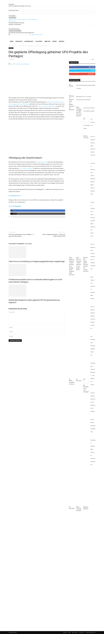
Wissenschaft (29, 41)
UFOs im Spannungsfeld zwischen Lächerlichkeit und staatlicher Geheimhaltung (93, 256)
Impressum (81, 632)
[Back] (9, 2)
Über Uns (47, 41)
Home (11, 41)
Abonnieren (91, 73)
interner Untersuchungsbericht (46, 106)
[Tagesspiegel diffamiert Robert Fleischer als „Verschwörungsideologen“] (86, 509)
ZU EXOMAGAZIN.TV (15, 195)
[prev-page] (9, 306)
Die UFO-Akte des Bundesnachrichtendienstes (93, 425)
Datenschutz (12, 21)
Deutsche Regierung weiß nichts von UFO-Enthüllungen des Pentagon (93, 402)
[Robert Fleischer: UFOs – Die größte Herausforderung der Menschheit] (71, 109)
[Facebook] (10, 224)
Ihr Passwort (12, 15)
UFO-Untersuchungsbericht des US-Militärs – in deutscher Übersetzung (21, 235)
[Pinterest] (17, 224)
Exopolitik (19, 41)
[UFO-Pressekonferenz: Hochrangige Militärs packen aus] (86, 383)
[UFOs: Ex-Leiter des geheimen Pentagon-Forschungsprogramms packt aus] (78, 380)
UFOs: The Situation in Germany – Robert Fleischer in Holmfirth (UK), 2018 (93, 146)
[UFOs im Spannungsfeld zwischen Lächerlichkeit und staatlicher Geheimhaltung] (86, 271)
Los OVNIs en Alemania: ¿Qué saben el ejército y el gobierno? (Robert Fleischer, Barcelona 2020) (93, 179)
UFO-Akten (39, 41)
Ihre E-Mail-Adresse (14, 29)
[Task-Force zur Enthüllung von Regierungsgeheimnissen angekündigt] (37, 252)
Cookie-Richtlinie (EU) (90, 632)
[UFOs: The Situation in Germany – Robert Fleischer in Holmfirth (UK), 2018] (86, 138)
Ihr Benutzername (14, 10)
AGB (69, 632)
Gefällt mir (91, 67)
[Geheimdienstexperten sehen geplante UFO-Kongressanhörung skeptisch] (37, 291)
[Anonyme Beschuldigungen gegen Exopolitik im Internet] (71, 86)
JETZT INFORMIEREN (15, 206)
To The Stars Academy (25, 168)
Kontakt (61, 41)
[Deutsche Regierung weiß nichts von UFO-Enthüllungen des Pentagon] (71, 508)
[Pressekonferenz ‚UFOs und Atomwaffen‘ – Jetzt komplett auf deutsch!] (86, 392)
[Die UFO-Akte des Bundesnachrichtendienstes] (78, 510)
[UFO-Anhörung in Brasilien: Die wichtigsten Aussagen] (78, 116)
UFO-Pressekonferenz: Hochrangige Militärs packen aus (93, 345)
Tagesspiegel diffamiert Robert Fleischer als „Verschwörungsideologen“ (93, 452)
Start (10, 45)
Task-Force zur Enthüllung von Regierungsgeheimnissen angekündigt (37, 261)
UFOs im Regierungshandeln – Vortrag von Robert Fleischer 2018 (53, 235)
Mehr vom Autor (26, 244)
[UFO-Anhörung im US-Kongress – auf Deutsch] (86, 122)
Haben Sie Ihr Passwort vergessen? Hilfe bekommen (23, 19)
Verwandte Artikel (15, 244)
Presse (54, 41)
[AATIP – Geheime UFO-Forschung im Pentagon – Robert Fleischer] (71, 384)
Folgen (92, 70)
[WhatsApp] (21, 224)
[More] (25, 224)
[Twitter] (14, 224)
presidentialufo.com (41, 162)
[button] (93, 35)
